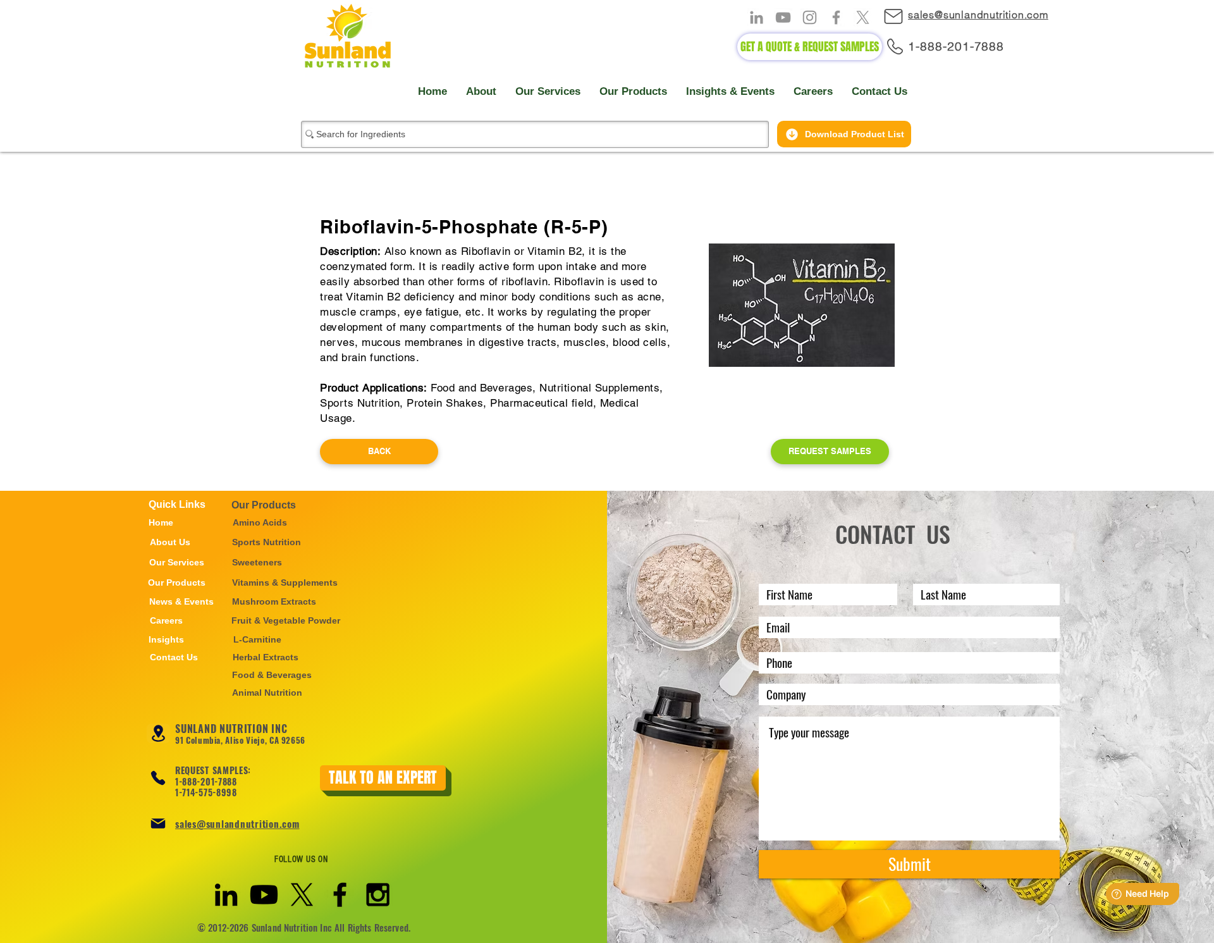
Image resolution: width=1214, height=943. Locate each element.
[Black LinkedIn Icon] (226, 894)
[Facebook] (836, 17)
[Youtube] (264, 894)
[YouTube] (783, 17)
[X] (863, 17)
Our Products (263, 505)
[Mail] (899, 16)
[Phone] (158, 778)
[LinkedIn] (756, 17)
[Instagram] (809, 17)
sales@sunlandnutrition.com (237, 823)
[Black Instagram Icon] (378, 894)
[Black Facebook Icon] (340, 894)
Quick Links (177, 504)
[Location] (158, 733)
